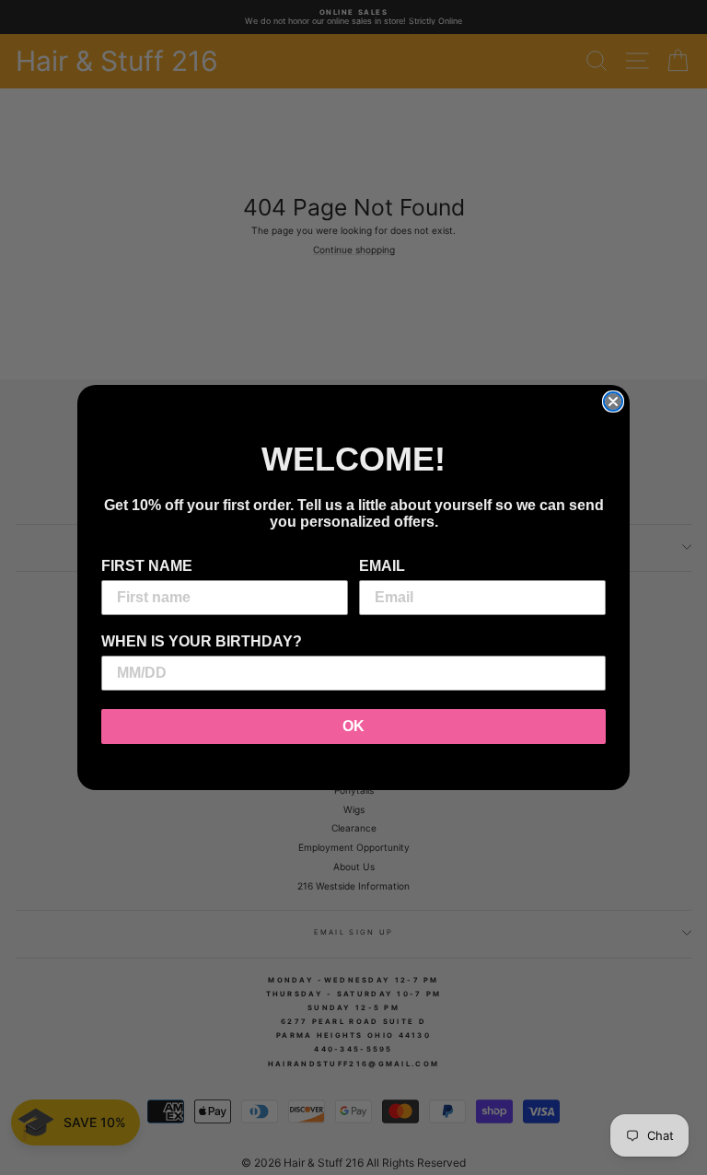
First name (146, 566)
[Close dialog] (613, 401)
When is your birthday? (201, 641)
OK (353, 726)
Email (382, 566)
